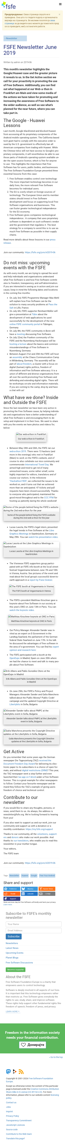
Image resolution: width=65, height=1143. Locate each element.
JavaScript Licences (15, 1125)
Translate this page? (15, 1138)
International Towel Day (37, 464)
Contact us (11, 1102)
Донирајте (35, 1045)
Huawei (25, 875)
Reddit (13, 894)
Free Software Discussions (19, 962)
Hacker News (48, 889)
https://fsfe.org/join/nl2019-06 (40, 252)
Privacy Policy (12, 1116)
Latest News (12, 948)
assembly (17, 357)
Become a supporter (15, 970)
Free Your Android (47, 875)
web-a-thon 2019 (18, 451)
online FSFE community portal (25, 324)
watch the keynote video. (22, 610)
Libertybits (15, 704)
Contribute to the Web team (19, 1134)
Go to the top (56, 1057)
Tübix (34, 314)
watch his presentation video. (43, 537)
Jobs (8, 1107)
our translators (21, 840)
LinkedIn (30, 894)
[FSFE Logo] (9, 5)
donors (15, 837)
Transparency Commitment (19, 1120)
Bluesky (30, 889)
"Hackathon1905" (18, 481)
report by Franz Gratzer (40, 580)
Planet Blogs (12, 957)
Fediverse (13, 889)
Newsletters (12, 943)
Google (34, 875)
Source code (12, 1129)
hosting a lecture (18, 344)
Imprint (9, 1111)
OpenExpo (15, 658)
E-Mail (48, 894)
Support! (13, 899)
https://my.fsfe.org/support (39, 829)
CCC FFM (49, 497)
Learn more (12, 1011)
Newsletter (11, 38)
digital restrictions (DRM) (34, 770)
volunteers (42, 834)
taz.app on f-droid (27, 777)
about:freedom (24, 364)
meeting (21, 334)
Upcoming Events (14, 953)
